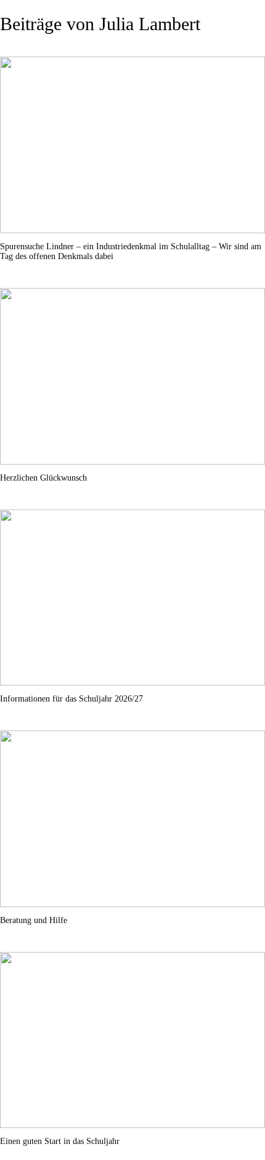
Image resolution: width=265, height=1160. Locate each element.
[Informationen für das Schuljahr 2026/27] (132, 598)
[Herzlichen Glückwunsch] (132, 376)
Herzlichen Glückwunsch (43, 477)
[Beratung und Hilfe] (132, 818)
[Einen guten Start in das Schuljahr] (132, 1040)
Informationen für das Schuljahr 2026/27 (71, 698)
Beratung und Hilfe (33, 920)
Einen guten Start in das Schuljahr (60, 1141)
